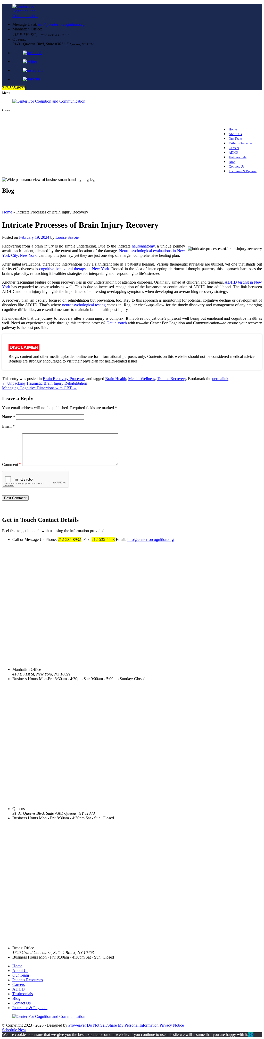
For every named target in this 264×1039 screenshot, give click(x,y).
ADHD (18, 989)
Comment (11, 464)
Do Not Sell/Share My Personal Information (123, 1025)
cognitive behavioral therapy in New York (74, 269)
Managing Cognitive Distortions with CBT (39, 388)
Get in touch (116, 323)
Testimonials (237, 157)
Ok (250, 1034)
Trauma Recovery (171, 378)
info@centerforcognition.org (61, 24)
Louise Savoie (67, 237)
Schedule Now (14, 1030)
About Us (20, 970)
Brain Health (115, 378)
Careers (18, 984)
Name (8, 417)
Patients (240, 143)
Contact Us (21, 1003)
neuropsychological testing (84, 305)
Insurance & (243, 171)
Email (8, 426)
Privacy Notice (172, 1025)
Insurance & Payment (29, 1007)
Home (7, 212)
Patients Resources (27, 980)
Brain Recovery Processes (64, 378)
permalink (220, 378)
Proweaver (77, 1025)
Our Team (20, 975)
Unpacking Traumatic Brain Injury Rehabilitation (44, 383)
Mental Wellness (141, 378)
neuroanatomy (143, 246)
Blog (16, 998)
